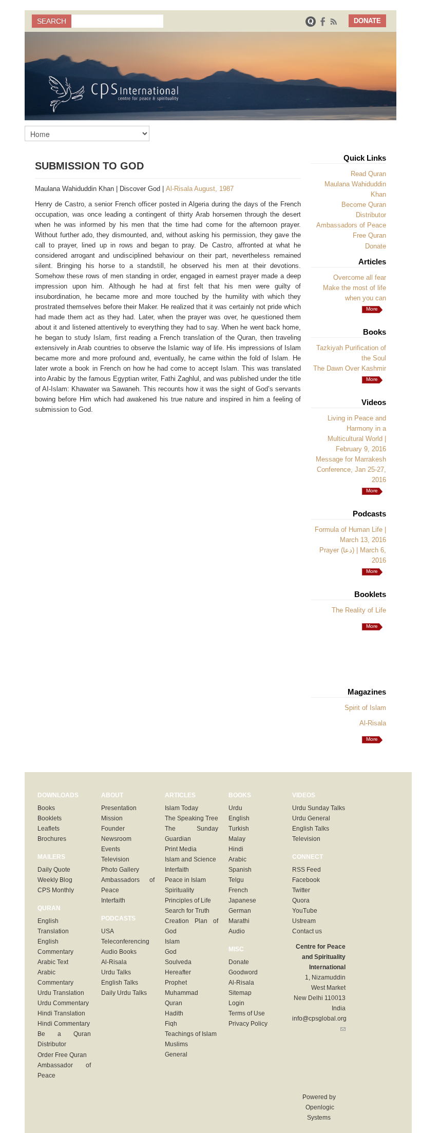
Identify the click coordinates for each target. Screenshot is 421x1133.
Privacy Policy (247, 1023)
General (176, 1054)
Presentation (119, 808)
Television (115, 859)
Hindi (235, 849)
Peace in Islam (185, 880)
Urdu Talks (116, 972)
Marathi (239, 921)
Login (236, 1003)
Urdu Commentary (63, 1003)
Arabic (237, 859)
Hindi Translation (61, 1013)
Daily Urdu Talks (124, 992)
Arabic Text (52, 962)
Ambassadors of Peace (351, 225)
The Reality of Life (359, 610)
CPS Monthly (55, 890)
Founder (113, 828)
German (239, 910)
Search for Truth (187, 910)
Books (46, 808)
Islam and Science (190, 859)
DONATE (367, 21)
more (372, 309)
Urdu (235, 808)
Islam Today (181, 808)
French (238, 890)
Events (110, 849)
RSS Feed (306, 869)
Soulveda (178, 962)
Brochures (51, 838)
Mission (112, 818)
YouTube (304, 910)
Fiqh (171, 1023)
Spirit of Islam (365, 708)
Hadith (174, 1013)
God (171, 951)
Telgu (236, 880)
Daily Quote (53, 869)
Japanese (242, 900)
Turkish (238, 828)
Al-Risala (372, 723)
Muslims (176, 1044)
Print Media (181, 849)
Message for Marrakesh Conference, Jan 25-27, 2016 (351, 469)
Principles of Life (188, 900)
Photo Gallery (120, 869)
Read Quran (368, 174)
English (239, 818)
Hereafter (178, 972)
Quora (301, 900)
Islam (172, 941)
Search (51, 21)
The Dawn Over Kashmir (349, 368)
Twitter (301, 890)
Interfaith (113, 900)
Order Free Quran (62, 1055)
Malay (236, 838)
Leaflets (48, 828)
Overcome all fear (359, 277)
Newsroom (116, 838)
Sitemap (240, 992)
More (372, 379)
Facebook (306, 880)
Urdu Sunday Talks (318, 808)
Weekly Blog (54, 880)
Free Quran (369, 235)
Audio (236, 931)
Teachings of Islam (191, 1034)
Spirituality (179, 890)
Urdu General (311, 818)
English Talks (119, 982)
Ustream (304, 921)
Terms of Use (246, 1013)
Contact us (307, 931)
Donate (375, 246)
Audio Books (119, 951)
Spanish (240, 869)
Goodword (243, 972)
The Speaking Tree (191, 818)
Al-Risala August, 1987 (200, 189)
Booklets (49, 818)
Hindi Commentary (63, 1023)
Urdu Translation (60, 992)
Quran (173, 1003)
